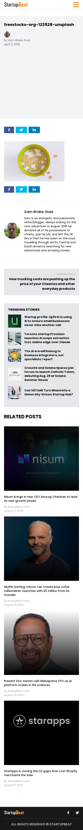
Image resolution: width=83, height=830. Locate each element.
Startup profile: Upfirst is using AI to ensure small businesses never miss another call (48, 321)
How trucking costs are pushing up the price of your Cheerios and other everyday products (42, 284)
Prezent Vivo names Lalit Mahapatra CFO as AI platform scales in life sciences (38, 683)
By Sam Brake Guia (17, 40)
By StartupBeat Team (17, 506)
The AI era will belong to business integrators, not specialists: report (44, 355)
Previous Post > (66, 274)
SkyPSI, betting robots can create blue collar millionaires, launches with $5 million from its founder (37, 591)
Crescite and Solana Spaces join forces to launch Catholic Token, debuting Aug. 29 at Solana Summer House (49, 374)
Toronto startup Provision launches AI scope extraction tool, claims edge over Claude (47, 338)
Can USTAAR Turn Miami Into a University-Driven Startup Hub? (48, 393)
